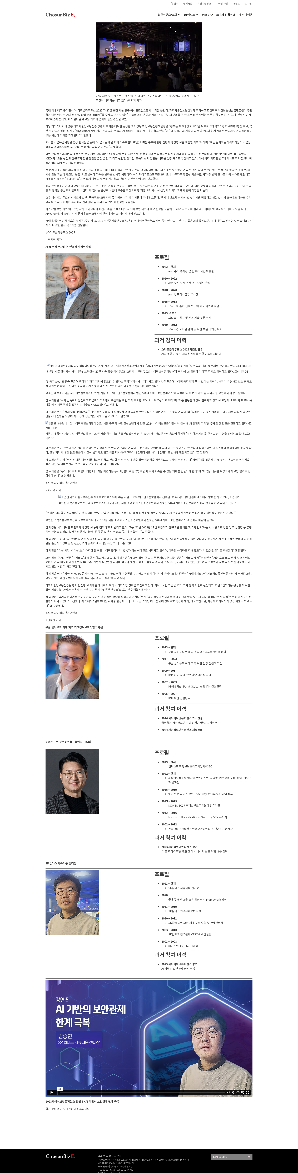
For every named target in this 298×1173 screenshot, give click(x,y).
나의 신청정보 (227, 14)
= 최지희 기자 (54, 239)
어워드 (191, 14)
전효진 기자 (54, 620)
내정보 (236, 3)
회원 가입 (223, 3)
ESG (207, 14)
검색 (176, 3)
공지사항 (187, 3)
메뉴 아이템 (245, 14)
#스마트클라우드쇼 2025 (60, 232)
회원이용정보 (204, 3)
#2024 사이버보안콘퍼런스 (61, 483)
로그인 (248, 3)
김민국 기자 (54, 490)
